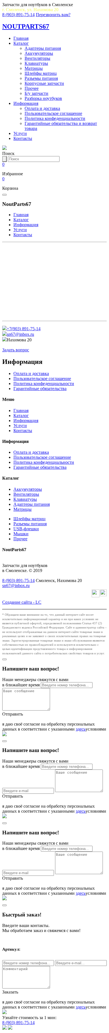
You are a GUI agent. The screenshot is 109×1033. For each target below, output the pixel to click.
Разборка (17, 315)
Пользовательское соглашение (53, 113)
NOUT (25, 26)
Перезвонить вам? (53, 14)
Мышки (21, 533)
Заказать (10, 992)
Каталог (21, 43)
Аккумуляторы (39, 53)
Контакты (22, 138)
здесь (81, 729)
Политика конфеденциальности (55, 118)
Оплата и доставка (42, 108)
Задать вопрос (15, 349)
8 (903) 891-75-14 (18, 14)
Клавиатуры (36, 63)
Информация (25, 103)
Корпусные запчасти (44, 83)
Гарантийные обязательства (40, 388)
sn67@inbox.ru (20, 334)
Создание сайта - (21, 602)
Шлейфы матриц (41, 73)
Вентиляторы (37, 58)
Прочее (32, 88)
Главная (21, 38)
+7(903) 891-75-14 (24, 328)
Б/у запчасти (36, 93)
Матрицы (34, 68)
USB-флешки (26, 528)
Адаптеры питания (43, 48)
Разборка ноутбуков (43, 98)
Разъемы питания (41, 78)
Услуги (20, 133)
